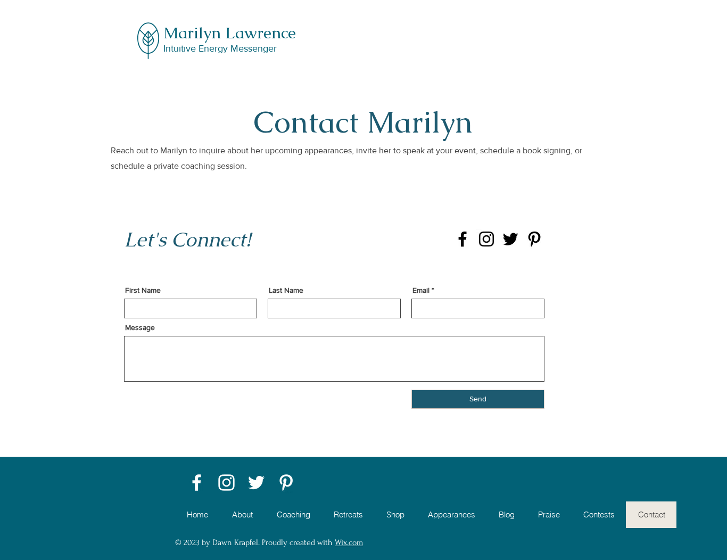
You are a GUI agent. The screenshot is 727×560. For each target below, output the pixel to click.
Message (140, 327)
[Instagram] (486, 239)
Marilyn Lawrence (229, 32)
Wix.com (349, 542)
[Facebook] (462, 239)
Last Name (286, 290)
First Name (143, 290)
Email (420, 290)
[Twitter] (510, 239)
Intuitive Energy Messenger (220, 48)
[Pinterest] (534, 239)
